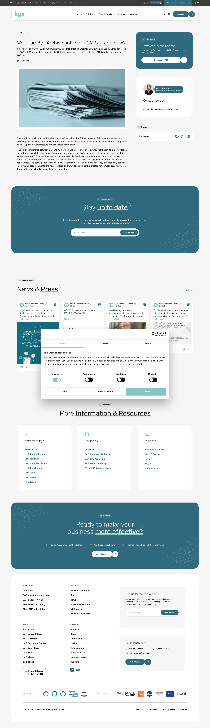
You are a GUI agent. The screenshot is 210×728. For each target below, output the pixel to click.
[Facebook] (177, 136)
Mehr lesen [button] (24, 319)
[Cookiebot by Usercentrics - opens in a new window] (153, 334)
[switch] (89, 380)
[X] (182, 136)
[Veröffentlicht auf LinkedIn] (55, 305)
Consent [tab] (62, 343)
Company (120, 14)
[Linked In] (188, 136)
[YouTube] (78, 670)
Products (77, 14)
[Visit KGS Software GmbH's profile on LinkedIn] (21, 305)
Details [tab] (105, 343)
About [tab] (148, 343)
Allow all (146, 392)
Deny (64, 392)
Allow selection (105, 392)
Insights (133, 14)
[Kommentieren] (26, 367)
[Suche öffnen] (163, 14)
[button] (198, 3)
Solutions (90, 14)
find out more (75, 3)
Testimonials (105, 14)
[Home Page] (19, 14)
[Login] (169, 14)
